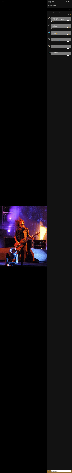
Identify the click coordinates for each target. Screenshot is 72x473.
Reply (53, 21)
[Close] (2, 1)
